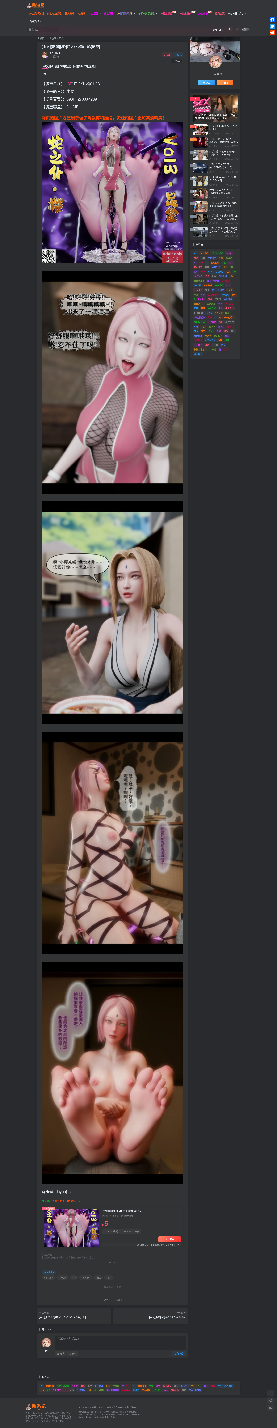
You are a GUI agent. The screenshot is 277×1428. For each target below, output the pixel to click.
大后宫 (208, 335)
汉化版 (218, 299)
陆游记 (104, 1417)
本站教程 (107, 1407)
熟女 (221, 321)
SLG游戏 (223, 276)
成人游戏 (208, 285)
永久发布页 (119, 1407)
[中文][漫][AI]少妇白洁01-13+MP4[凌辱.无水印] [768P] (221, 193)
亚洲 (196, 294)
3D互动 (212, 349)
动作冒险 (212, 321)
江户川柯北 (54, 53)
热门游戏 (198, 267)
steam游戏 (199, 280)
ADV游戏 (225, 294)
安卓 (203, 257)
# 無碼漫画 (85, 1277)
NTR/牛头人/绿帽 (216, 271)
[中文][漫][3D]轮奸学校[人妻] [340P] (223, 127)
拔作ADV (229, 321)
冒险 (196, 308)
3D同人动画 (199, 321)
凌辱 (227, 340)
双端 (203, 308)
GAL (220, 340)
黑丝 (234, 294)
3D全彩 (197, 285)
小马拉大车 (210, 340)
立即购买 (169, 1239)
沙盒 (210, 299)
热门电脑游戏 (213, 280)
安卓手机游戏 (218, 289)
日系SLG (212, 326)
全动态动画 (213, 294)
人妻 (203, 326)
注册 (221, 30)
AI (195, 262)
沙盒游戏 (218, 312)
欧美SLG (216, 267)
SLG (201, 262)
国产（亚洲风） (226, 317)
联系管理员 (83, 1407)
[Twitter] (272, 26)
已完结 (209, 312)
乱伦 (219, 331)
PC (195, 253)
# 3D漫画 (63, 1277)
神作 (207, 289)
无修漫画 (226, 280)
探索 (203, 294)
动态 (203, 271)
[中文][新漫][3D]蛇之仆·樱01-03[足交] (71, 46)
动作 (225, 349)
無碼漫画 (215, 262)
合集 (227, 335)
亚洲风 (215, 344)
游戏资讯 (34, 21)
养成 (207, 344)
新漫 (224, 262)
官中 (196, 271)
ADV (214, 276)
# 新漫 (98, 1277)
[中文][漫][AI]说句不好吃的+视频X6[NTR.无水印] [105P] (222, 154)
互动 (228, 285)
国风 (227, 312)
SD (231, 267)
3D (70, 83)
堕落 (203, 331)
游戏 (221, 257)
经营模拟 (218, 335)
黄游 (196, 257)
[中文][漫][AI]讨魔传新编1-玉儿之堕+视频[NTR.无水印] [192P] (223, 218)
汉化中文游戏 (217, 253)
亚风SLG (198, 353)
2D (234, 271)
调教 (226, 331)
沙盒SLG (212, 308)
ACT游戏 (229, 303)
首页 (41, 38)
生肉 (220, 308)
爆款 (220, 326)
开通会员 (245, 29)
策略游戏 (198, 335)
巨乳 (196, 326)
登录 (215, 30)
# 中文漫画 (48, 1277)
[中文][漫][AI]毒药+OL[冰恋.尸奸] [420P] (223, 178)
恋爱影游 (198, 340)
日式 (207, 276)
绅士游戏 (204, 253)
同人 (196, 331)
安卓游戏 (198, 276)
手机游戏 (229, 308)
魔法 (233, 331)
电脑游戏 (228, 299)
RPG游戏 (218, 285)
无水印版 (198, 344)
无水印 (230, 289)
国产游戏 (211, 303)
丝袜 (210, 317)
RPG (225, 267)
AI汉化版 (198, 289)
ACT (220, 303)
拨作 (223, 344)
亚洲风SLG (199, 303)
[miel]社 (202, 299)
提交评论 (178, 1353)
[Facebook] (272, 20)
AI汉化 (229, 253)
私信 (179, 54)
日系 (228, 271)
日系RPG (198, 312)
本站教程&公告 (236, 13)
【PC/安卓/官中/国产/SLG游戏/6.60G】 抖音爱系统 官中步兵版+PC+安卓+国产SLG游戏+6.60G (223, 233)
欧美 (207, 267)
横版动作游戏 (200, 349)
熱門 (230, 262)
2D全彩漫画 (199, 317)
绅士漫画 (51, 38)
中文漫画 (212, 257)
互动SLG (229, 326)
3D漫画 (229, 257)
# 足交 (108, 1277)
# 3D (74, 1277)
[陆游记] (35, 5)
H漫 (231, 276)
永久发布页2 (132, 1407)
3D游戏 (211, 331)
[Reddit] (272, 32)
